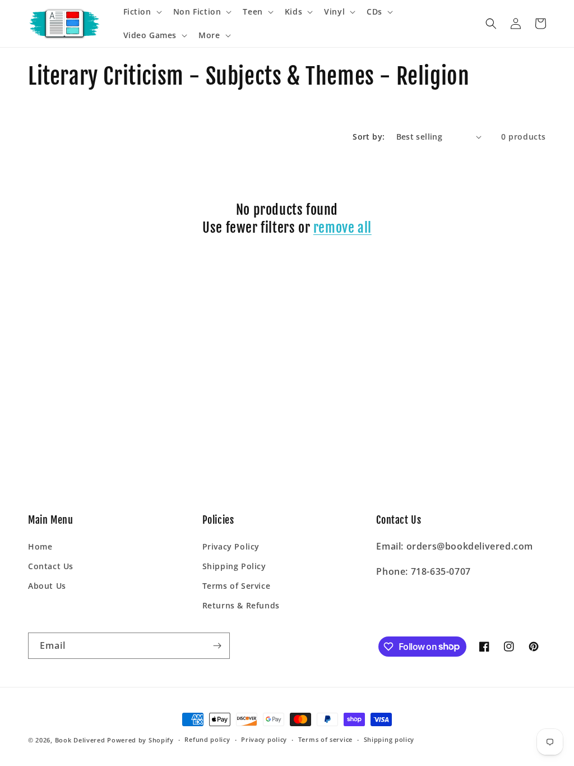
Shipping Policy (234, 566)
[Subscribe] (217, 646)
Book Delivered (80, 740)
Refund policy (207, 739)
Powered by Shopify (140, 740)
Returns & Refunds (241, 605)
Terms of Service (236, 585)
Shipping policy (389, 739)
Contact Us (50, 566)
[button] (141, 12)
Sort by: (369, 136)
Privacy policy (264, 739)
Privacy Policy (231, 546)
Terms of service (325, 739)
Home (40, 546)
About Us (47, 585)
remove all (342, 227)
